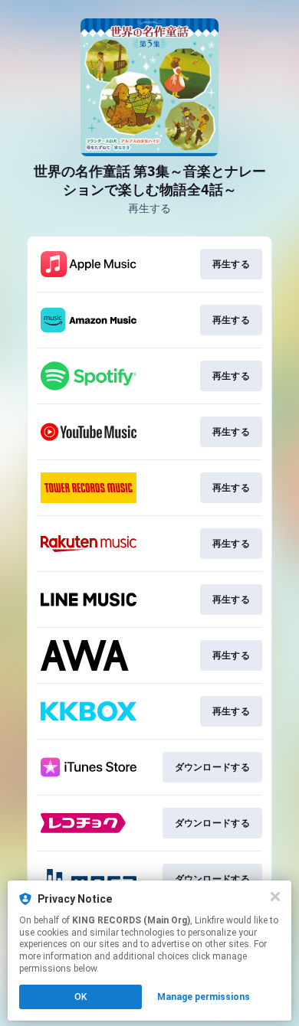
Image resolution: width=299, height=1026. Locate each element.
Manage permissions (203, 997)
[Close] (275, 896)
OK (80, 997)
